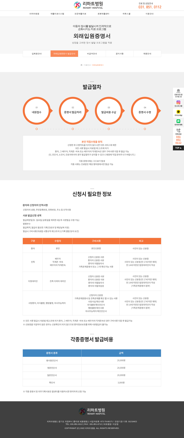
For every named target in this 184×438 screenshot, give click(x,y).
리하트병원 (88, 5)
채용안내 (147, 54)
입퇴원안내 (37, 54)
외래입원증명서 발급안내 (64, 54)
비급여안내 (92, 54)
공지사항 (120, 54)
